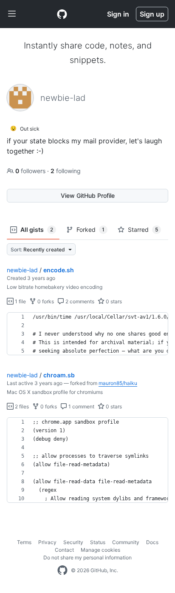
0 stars (113, 301)
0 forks (45, 301)
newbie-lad (22, 270)
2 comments (79, 301)
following (66, 170)
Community (125, 542)
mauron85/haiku (118, 383)
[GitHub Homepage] (62, 570)
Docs (152, 542)
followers (31, 170)
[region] (87, 334)
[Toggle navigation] (12, 14)
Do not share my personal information (87, 557)
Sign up (152, 14)
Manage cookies (100, 550)
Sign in (118, 14)
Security (73, 542)
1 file (20, 301)
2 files (21, 406)
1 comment (80, 406)
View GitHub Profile (88, 195)
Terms (24, 542)
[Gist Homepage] (62, 14)
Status (97, 542)
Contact (64, 550)
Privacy (47, 542)
